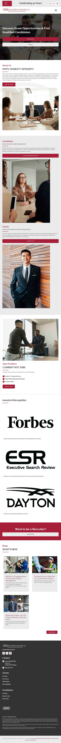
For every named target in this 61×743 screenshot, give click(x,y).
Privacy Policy (55, 738)
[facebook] (54, 3)
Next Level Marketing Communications (41, 738)
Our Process (5, 679)
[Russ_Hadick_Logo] (16, 8)
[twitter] (57, 3)
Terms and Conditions (30, 740)
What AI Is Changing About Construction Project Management (16, 579)
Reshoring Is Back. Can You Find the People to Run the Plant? (16, 617)
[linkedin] (50, 3)
